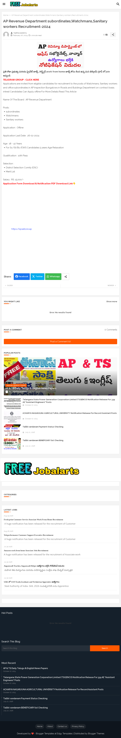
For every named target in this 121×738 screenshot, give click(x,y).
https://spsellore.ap (21, 229)
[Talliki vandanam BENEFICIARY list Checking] (12, 444)
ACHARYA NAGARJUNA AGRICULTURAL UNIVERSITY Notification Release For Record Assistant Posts (70, 413)
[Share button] (65, 276)
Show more (111, 301)
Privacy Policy (78, 726)
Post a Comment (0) (60, 341)
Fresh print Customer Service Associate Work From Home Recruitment (33, 519)
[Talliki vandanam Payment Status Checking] (12, 430)
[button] (118, 4)
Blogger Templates (45, 733)
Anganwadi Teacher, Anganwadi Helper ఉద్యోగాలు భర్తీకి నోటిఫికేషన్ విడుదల (34, 566)
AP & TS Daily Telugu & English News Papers (25, 668)
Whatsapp (55, 276)
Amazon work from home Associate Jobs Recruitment (26, 550)
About (50, 726)
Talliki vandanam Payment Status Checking (43, 427)
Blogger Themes (96, 733)
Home (5, 15)
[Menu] (4, 4)
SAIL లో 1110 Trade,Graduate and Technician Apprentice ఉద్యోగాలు (31, 582)
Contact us (62, 726)
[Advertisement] (60, 206)
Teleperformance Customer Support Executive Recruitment (28, 535)
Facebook (23, 276)
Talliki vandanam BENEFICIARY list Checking (43, 440)
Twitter (39, 276)
